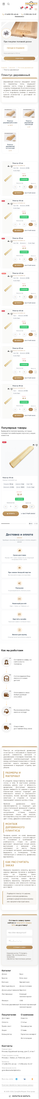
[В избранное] (11, 166)
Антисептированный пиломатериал (28, 1006)
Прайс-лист (6, 1026)
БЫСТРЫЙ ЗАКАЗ (30, 193)
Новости (24, 1018)
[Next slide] (31, 524)
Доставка (6, 1018)
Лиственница (7, 994)
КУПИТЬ (19, 193)
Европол (23, 990)
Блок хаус (23, 978)
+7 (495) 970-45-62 (11, 14)
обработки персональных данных (19, 959)
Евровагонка (25, 982)
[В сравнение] (8, 166)
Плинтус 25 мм (18, 163)
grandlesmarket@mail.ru (11, 1070)
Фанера (5, 1001)
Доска (4, 974)
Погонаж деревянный (10, 1005)
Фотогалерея (26, 1038)
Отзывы (24, 1030)
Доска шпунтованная (10, 990)
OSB (21, 1001)
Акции (4, 1030)
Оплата (5, 1022)
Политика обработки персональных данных (17, 1085)
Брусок (4, 978)
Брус (21, 974)
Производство (26, 1026)
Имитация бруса (8, 986)
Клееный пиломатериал (26, 995)
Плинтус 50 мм (18, 348)
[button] (25, 9)
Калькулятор (7, 1034)
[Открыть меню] (36, 9)
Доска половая (26, 986)
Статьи (24, 1022)
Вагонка (5, 982)
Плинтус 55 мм (18, 386)
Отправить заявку (19, 947)
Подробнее (19, 58)
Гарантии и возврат (28, 1034)
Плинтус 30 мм (8, 477)
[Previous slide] (36, 524)
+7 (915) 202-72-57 (30, 14)
